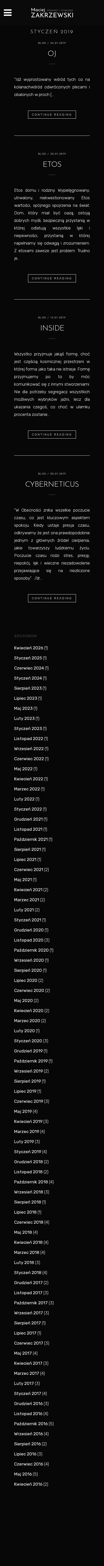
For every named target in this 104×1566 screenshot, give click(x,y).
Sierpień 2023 (28, 688)
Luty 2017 (24, 1383)
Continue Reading (52, 114)
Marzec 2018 (26, 1252)
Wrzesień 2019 (28, 1071)
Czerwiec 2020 (29, 990)
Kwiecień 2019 (28, 1121)
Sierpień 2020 (28, 970)
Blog (42, 43)
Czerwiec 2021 (28, 869)
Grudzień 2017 (28, 1282)
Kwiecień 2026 (28, 647)
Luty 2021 (24, 909)
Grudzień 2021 (28, 819)
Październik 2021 (31, 839)
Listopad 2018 (28, 1171)
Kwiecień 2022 (28, 778)
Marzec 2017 (26, 1373)
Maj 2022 (23, 768)
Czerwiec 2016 (28, 1464)
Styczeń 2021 (27, 919)
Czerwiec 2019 (28, 1101)
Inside (52, 328)
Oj (52, 54)
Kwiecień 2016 (28, 1484)
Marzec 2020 (27, 1020)
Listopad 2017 (28, 1292)
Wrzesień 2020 (29, 960)
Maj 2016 (23, 1474)
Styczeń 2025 (28, 657)
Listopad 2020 (28, 940)
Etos (52, 165)
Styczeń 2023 (28, 728)
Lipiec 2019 (25, 1091)
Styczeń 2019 (27, 1151)
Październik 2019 (31, 1060)
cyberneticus (52, 485)
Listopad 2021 (28, 829)
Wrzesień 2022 (29, 748)
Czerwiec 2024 (29, 668)
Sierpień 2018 (27, 1202)
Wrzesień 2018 (28, 1191)
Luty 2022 (24, 799)
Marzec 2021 (26, 899)
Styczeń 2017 (27, 1393)
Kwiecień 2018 (28, 1242)
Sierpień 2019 (27, 1081)
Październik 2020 (31, 950)
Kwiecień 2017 (28, 1363)
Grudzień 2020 (29, 929)
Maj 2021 (23, 879)
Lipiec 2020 (25, 980)
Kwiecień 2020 (28, 1010)
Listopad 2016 (28, 1413)
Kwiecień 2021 (28, 889)
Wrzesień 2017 (28, 1312)
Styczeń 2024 (28, 678)
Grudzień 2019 (28, 1050)
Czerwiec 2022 (29, 758)
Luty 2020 (24, 1030)
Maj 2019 (23, 1111)
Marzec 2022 (27, 788)
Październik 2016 (31, 1423)
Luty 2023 (24, 718)
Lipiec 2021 (25, 859)
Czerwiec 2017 (28, 1343)
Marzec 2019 (26, 1131)
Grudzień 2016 (28, 1403)
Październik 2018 (31, 1181)
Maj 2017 (23, 1353)
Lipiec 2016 (25, 1453)
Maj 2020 (23, 1000)
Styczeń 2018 (27, 1272)
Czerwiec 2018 (28, 1222)
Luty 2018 (24, 1262)
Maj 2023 (23, 708)
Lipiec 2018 (25, 1212)
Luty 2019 (24, 1141)
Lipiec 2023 (25, 698)
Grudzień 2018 (28, 1161)
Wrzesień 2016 (28, 1433)
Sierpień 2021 (27, 849)
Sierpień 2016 (27, 1443)
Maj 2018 (23, 1232)
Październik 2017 (31, 1302)
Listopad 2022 (28, 738)
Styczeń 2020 (28, 1040)
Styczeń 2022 (28, 809)
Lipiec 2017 (25, 1333)
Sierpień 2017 (27, 1322)
